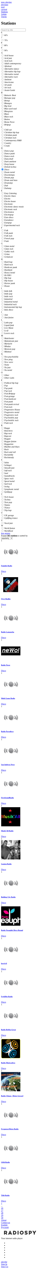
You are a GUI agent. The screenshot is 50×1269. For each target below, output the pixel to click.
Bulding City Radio (8, 897)
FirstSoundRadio (7, 798)
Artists (4, 14)
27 (2, 1210)
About (3, 1220)
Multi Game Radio (8, 698)
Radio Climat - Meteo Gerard (12, 1096)
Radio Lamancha (7, 632)
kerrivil (4, 963)
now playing (6, 2)
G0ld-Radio (5, 1162)
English (4, 1225)
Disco (3, 571)
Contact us (5, 1222)
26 (2, 1208)
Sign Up (4, 1267)
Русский (5, 1227)
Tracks (4, 16)
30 (2, 1218)
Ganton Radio (6, 864)
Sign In (4, 1264)
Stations (4, 12)
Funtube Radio (6, 566)
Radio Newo (5, 665)
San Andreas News (8, 765)
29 (2, 1215)
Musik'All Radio (7, 831)
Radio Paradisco (7, 731)
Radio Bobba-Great (8, 1030)
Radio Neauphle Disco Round (12, 930)
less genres (5, 533)
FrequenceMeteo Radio (10, 1129)
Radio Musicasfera (8, 1063)
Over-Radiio (6, 599)
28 (2, 1213)
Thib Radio (5, 1195)
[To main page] (19, 1236)
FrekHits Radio (7, 997)
